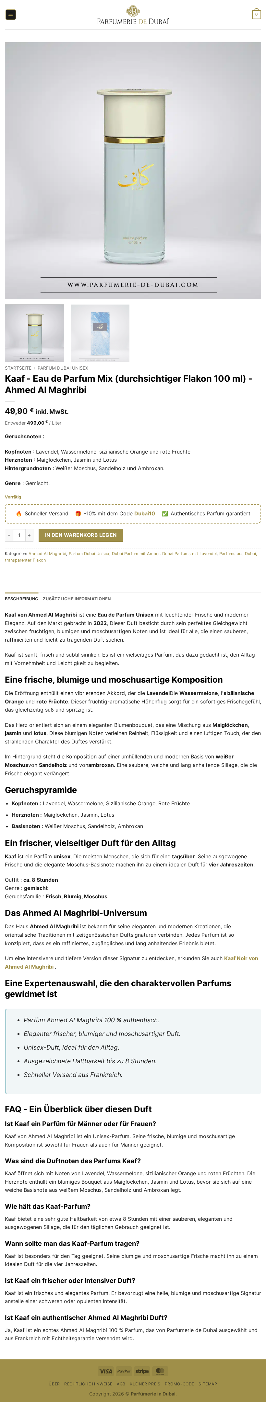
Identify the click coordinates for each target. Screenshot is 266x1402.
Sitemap (208, 1384)
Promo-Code (179, 1384)
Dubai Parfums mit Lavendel (189, 553)
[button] (11, 14)
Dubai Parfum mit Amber (136, 553)
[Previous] (18, 171)
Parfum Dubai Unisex (63, 368)
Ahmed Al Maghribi (47, 553)
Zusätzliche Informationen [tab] (77, 598)
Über (54, 1384)
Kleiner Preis (145, 1384)
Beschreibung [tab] (21, 598)
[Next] (248, 171)
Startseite (18, 368)
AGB (121, 1384)
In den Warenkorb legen (81, 535)
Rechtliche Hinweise (88, 1384)
